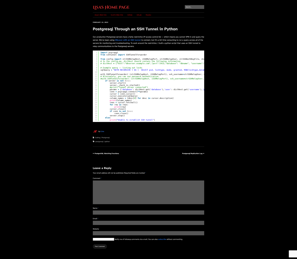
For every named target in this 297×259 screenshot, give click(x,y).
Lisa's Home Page (111, 7)
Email (95, 218)
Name (96, 208)
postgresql (99, 141)
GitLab (139, 15)
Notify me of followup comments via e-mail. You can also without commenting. (148, 239)
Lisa (102, 131)
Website (96, 229)
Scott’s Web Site (117, 15)
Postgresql (106, 137)
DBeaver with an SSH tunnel (128, 40)
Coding (97, 137)
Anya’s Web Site (101, 15)
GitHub (129, 15)
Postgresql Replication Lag (192, 153)
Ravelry (148, 15)
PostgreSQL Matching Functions (107, 153)
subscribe (162, 239)
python (107, 141)
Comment (97, 178)
